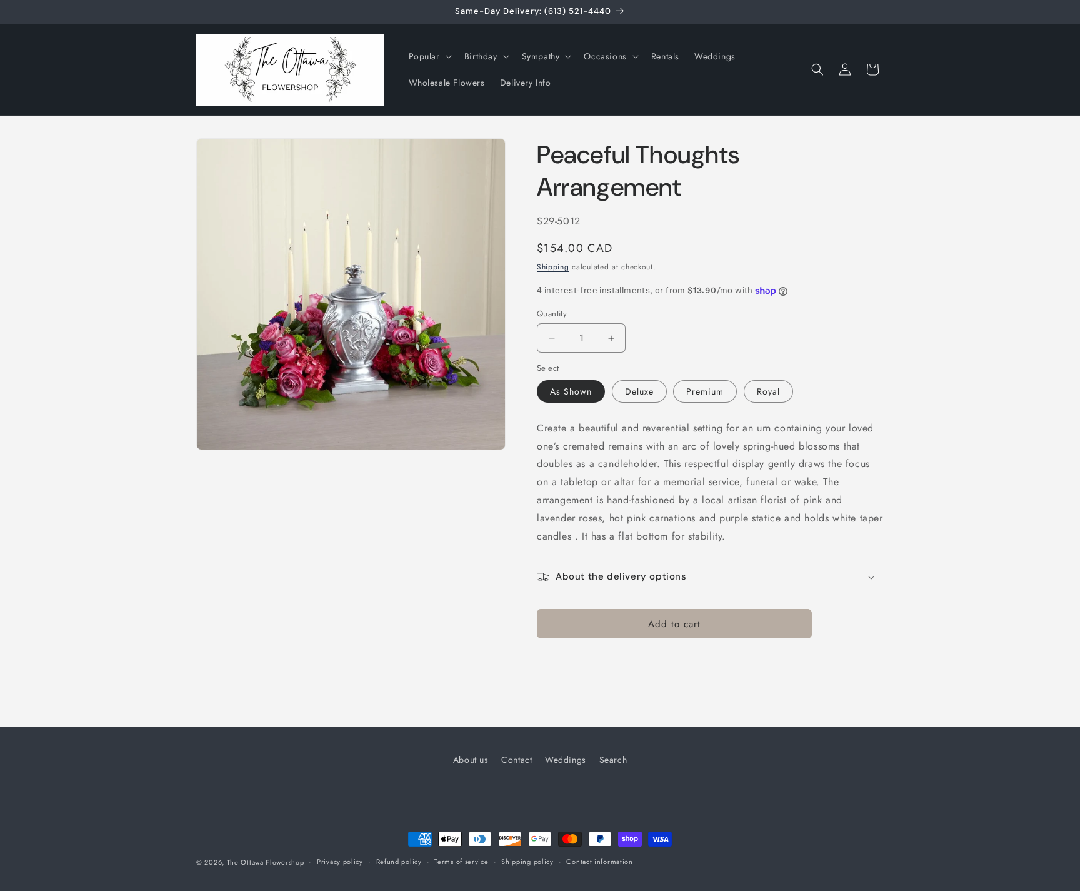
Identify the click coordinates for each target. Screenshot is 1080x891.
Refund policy (399, 862)
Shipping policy (527, 862)
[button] (429, 56)
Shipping (553, 267)
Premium (705, 391)
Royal (768, 391)
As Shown (571, 391)
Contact (516, 759)
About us (471, 759)
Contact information (599, 862)
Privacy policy (340, 862)
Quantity (552, 314)
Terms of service (461, 862)
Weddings (565, 759)
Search (613, 759)
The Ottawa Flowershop (265, 862)
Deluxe (639, 391)
